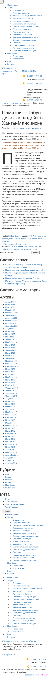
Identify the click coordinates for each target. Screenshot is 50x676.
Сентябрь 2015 (12, 433)
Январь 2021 (11, 358)
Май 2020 (9, 374)
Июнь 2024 (10, 347)
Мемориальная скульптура (24, 23)
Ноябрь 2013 (11, 452)
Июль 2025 (10, 331)
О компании (12, 4)
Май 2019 (9, 385)
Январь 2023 (11, 350)
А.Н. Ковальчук (39, 235)
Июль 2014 (10, 447)
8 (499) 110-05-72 (34, 83)
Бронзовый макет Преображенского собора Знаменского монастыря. (24, 266)
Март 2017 (10, 422)
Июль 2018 (10, 401)
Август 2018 (10, 398)
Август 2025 (10, 328)
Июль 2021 (10, 352)
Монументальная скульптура (25, 37)
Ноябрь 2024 (11, 342)
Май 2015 (9, 441)
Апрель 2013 (11, 460)
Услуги (10, 7)
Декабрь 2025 (11, 317)
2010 (29, 235)
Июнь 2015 (10, 438)
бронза (5, 238)
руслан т (37, 128)
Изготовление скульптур (23, 48)
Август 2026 (10, 301)
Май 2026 (9, 307)
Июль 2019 (10, 379)
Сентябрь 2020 (12, 366)
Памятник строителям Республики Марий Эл (25, 270)
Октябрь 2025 (11, 323)
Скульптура (32, 238)
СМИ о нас (10, 487)
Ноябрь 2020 (11, 361)
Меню (7, 511)
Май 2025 (9, 336)
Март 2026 (10, 309)
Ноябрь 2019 (11, 377)
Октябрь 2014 (11, 444)
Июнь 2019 (10, 382)
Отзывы (8, 482)
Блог (9, 61)
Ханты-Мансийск (31, 249)
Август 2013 (10, 457)
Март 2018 (10, 406)
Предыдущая (9, 244)
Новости (9, 479)
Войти (8, 498)
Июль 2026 (10, 304)
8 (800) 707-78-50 (34, 75)
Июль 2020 (10, 369)
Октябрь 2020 (11, 363)
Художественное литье (23, 18)
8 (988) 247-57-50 (34, 100)
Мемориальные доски (22, 34)
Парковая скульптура (22, 29)
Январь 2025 (11, 339)
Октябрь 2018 (11, 395)
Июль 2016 (10, 428)
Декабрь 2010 (11, 463)
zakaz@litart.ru (29, 70)
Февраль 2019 (11, 387)
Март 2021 (10, 355)
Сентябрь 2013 (12, 455)
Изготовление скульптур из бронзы (28, 15)
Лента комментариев (14, 504)
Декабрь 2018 (11, 393)
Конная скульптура (17, 238)
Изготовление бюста (22, 21)
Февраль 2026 (11, 312)
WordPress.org (11, 507)
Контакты (11, 64)
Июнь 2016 (10, 430)
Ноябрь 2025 (11, 320)
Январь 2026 (11, 315)
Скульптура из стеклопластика (26, 26)
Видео (8, 477)
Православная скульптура (24, 45)
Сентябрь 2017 (12, 417)
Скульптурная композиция (24, 50)
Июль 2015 (10, 436)
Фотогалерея (18, 58)
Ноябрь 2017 (11, 412)
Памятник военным (21, 13)
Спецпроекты (18, 10)
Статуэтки (17, 42)
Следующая (21, 244)
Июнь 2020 (10, 371)
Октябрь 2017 (11, 414)
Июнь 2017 (10, 420)
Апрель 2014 (11, 449)
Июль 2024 (10, 344)
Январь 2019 (11, 390)
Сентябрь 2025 (12, 326)
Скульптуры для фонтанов (24, 39)
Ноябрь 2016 (11, 425)
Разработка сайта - (36, 674)
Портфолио (12, 53)
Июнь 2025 (10, 334)
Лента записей (11, 501)
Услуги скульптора (21, 31)
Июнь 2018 (10, 404)
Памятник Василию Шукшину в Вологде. (22, 278)
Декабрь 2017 (11, 409)
